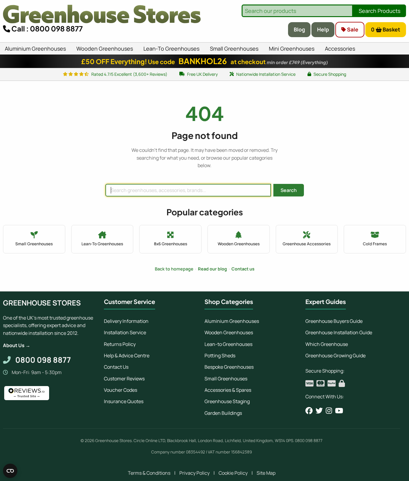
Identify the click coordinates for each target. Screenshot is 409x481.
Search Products (379, 10)
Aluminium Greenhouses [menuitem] (35, 48)
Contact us (243, 269)
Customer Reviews (124, 378)
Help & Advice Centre (126, 355)
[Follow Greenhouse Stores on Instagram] (329, 410)
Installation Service (125, 332)
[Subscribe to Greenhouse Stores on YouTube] (339, 410)
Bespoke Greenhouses (229, 367)
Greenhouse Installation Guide (338, 332)
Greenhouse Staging (227, 401)
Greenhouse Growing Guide (335, 355)
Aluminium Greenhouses (232, 321)
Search (289, 190)
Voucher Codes (120, 390)
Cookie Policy (233, 473)
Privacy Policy (194, 473)
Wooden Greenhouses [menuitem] (104, 48)
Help (323, 29)
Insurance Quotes (123, 401)
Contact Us (116, 367)
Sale (352, 29)
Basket (386, 29)
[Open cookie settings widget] (10, 471)
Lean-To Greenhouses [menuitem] (171, 48)
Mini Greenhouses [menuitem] (291, 48)
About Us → (16, 345)
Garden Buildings (223, 413)
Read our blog (212, 269)
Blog (299, 29)
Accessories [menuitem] (340, 48)
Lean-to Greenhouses (228, 344)
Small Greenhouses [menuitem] (234, 48)
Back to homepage (174, 269)
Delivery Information (126, 321)
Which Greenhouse (326, 344)
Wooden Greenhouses (229, 332)
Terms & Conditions (149, 473)
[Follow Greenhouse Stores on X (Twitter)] (319, 410)
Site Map (266, 473)
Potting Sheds (220, 355)
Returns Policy (120, 344)
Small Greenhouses (226, 378)
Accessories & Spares (228, 390)
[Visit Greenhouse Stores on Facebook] (309, 410)
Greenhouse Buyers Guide (334, 321)
